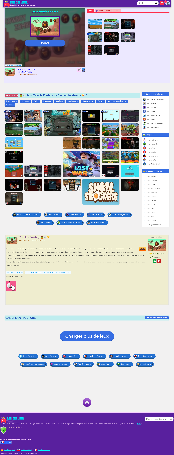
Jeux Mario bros (152, 140)
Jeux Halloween (153, 127)
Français (8, 442)
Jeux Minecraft (152, 144)
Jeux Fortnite (29, 356)
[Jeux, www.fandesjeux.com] (16, 3)
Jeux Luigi (125, 364)
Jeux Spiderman (145, 356)
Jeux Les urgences (153, 115)
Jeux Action (151, 148)
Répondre (25, 101)
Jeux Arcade (151, 152)
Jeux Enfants (151, 213)
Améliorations (72, 101)
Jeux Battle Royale (153, 164)
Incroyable (47, 101)
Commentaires (103, 11)
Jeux (90, 11)
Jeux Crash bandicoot (34, 364)
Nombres (9, 105)
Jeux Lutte (151, 205)
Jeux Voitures (152, 193)
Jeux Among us (152, 156)
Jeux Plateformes (153, 189)
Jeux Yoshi (105, 364)
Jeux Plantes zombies (154, 123)
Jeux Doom (151, 119)
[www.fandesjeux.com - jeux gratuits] (12, 420)
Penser (100, 101)
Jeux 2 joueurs (84, 364)
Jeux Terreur (151, 107)
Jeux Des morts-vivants (155, 99)
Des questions (11, 101)
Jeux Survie (151, 111)
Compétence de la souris (117, 101)
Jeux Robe (151, 217)
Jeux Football (152, 181)
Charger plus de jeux (87, 336)
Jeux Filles (150, 209)
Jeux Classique (152, 197)
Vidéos (116, 11)
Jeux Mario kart (120, 356)
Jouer (44, 43)
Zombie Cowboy (44, 450)
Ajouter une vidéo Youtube (157, 318)
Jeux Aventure (152, 160)
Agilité (36, 101)
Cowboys (59, 101)
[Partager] (83, 70)
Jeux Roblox (50, 356)
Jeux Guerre (151, 103)
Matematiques (87, 101)
